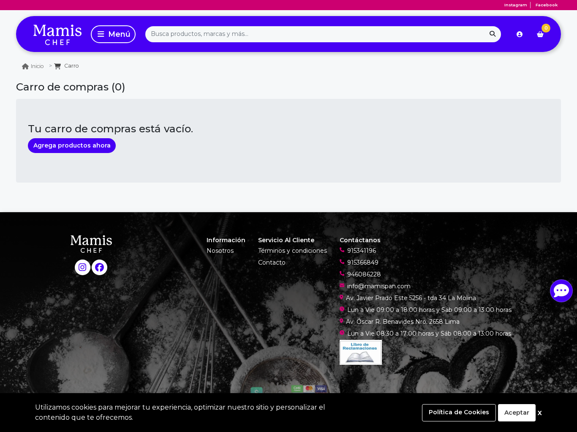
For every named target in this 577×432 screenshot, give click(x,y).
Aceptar (516, 412)
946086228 (364, 274)
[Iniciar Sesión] (519, 34)
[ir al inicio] (91, 243)
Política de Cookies (459, 412)
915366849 (362, 262)
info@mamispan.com (379, 286)
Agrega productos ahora (72, 145)
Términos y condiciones (292, 250)
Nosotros (220, 250)
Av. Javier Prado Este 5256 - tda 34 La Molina (411, 298)
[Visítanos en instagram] (82, 267)
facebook (547, 5)
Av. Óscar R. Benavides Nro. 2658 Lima (403, 321)
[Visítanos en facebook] (99, 267)
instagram (515, 5)
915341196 (361, 250)
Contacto (272, 262)
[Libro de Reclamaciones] (361, 351)
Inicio (37, 66)
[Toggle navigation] (113, 34)
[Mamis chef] (52, 34)
